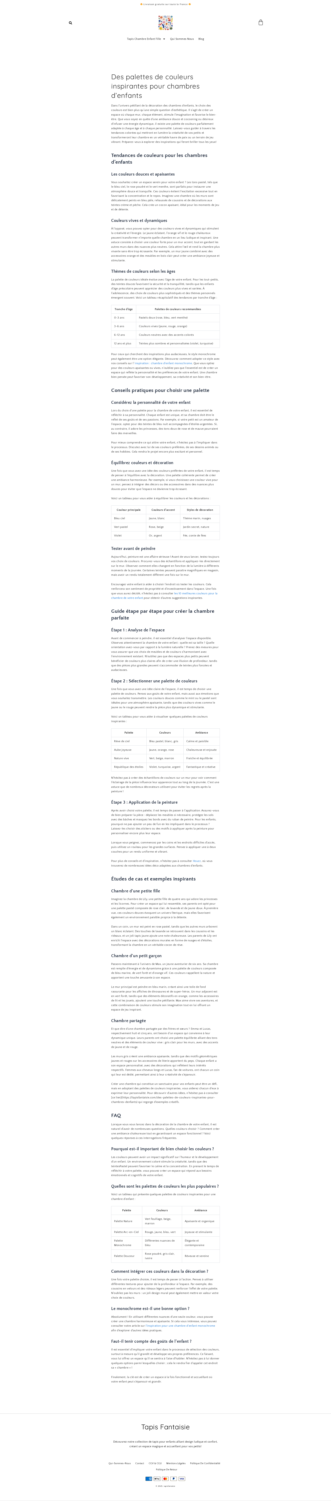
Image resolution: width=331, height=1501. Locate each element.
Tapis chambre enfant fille (144, 38)
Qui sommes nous (182, 38)
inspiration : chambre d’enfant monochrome (163, 363)
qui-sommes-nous (120, 1463)
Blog (201, 38)
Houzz (197, 861)
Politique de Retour (166, 1469)
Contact (139, 1463)
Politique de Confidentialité (205, 1463)
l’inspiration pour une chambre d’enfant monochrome (180, 1325)
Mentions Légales (175, 1463)
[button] (70, 23)
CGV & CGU (155, 1463)
